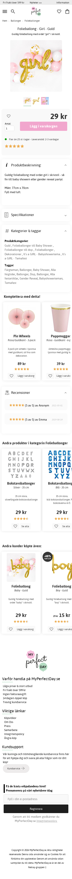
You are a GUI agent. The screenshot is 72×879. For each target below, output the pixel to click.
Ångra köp (10, 738)
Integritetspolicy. (46, 821)
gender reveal (45, 179)
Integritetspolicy (14, 734)
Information (62, 2)
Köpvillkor (10, 718)
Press (7, 726)
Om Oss (8, 722)
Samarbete (10, 730)
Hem (4, 20)
